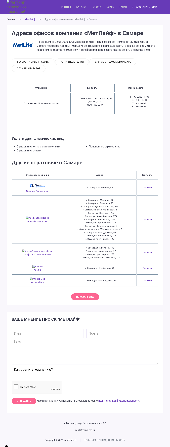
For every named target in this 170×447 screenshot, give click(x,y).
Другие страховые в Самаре (113, 62)
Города (96, 7)
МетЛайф (30, 19)
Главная (11, 19)
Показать (147, 187)
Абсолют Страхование (37, 191)
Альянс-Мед (37, 282)
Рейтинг (66, 7)
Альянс (37, 270)
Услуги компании (72, 62)
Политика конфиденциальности (104, 440)
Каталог (81, 7)
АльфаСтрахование (37, 221)
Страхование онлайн (145, 7)
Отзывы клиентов (28, 68)
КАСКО (123, 7)
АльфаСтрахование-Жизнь (37, 254)
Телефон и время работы (33, 62)
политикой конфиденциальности (118, 400)
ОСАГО (110, 7)
